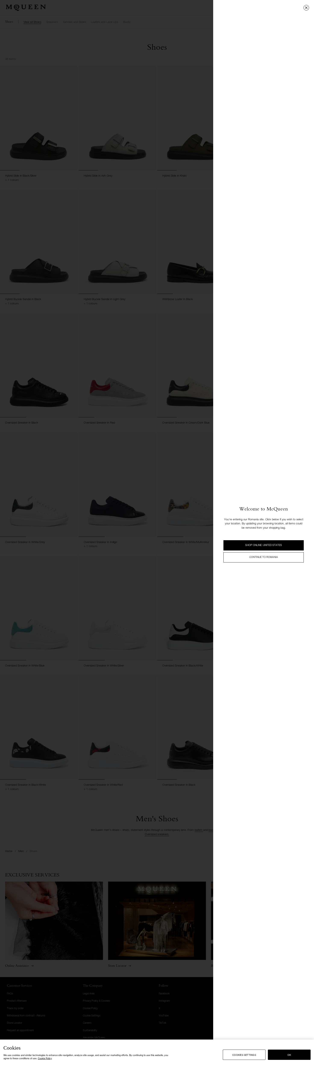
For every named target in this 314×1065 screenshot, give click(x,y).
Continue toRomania (263, 557)
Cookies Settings (244, 1054)
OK (289, 1054)
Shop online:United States (263, 545)
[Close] (306, 7)
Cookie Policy (45, 1058)
